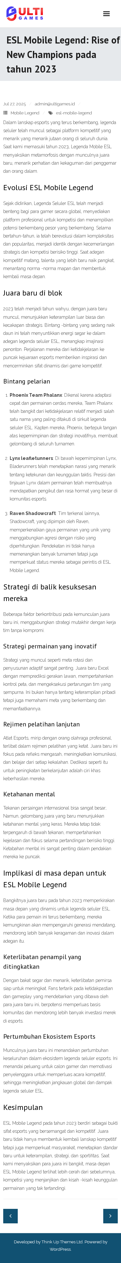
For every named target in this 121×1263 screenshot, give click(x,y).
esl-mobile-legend (74, 113)
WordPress (60, 1249)
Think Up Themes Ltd (62, 1241)
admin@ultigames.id (55, 104)
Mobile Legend (25, 113)
